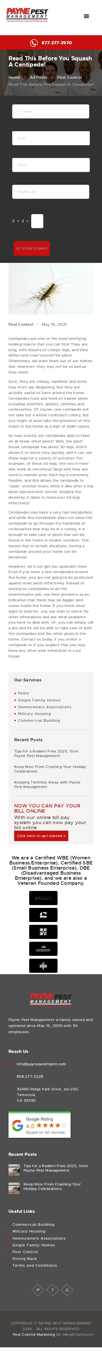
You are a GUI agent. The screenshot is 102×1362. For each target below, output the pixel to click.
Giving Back (24, 1258)
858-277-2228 (30, 1076)
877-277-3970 (57, 43)
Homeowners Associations (44, 707)
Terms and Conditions (34, 1265)
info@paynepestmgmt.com (41, 1064)
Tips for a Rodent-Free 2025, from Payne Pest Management (46, 753)
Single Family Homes (39, 700)
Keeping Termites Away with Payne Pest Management (47, 784)
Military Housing (34, 713)
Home (14, 77)
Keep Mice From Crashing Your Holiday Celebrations (50, 769)
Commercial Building (39, 720)
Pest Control (69, 77)
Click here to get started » (41, 835)
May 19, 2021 (54, 324)
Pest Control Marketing (34, 1334)
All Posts (38, 77)
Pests (23, 693)
